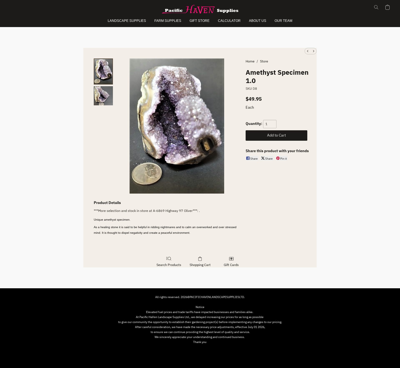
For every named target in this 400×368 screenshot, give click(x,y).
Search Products (168, 265)
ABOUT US (257, 20)
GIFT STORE (200, 20)
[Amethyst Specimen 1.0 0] (103, 71)
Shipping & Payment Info (204, 350)
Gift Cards (231, 265)
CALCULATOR (229, 20)
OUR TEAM (283, 20)
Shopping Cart (200, 265)
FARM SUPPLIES (167, 20)
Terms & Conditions (171, 350)
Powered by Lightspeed (200, 357)
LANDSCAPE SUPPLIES (127, 20)
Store (264, 61)
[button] (200, 9)
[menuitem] (308, 51)
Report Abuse (233, 350)
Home (250, 61)
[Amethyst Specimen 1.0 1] (103, 95)
